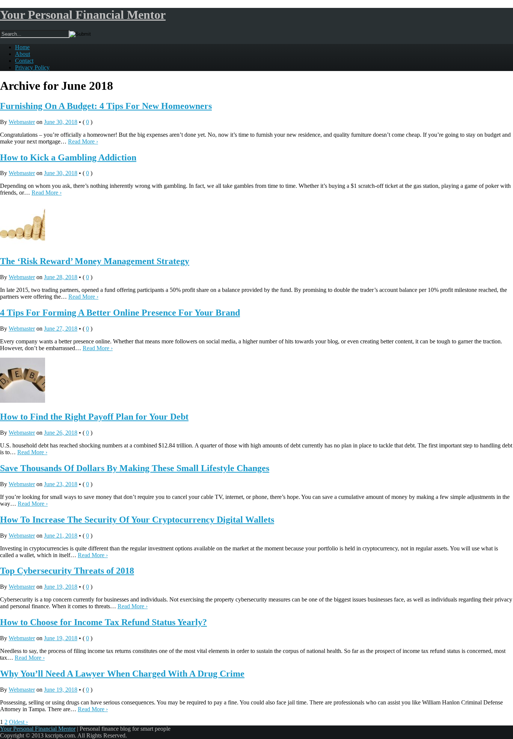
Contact (24, 60)
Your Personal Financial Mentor (83, 14)
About (22, 54)
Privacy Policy (32, 67)
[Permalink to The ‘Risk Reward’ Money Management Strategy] (22, 245)
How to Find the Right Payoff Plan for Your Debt (94, 417)
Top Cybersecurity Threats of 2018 (67, 571)
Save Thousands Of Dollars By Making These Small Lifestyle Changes (134, 468)
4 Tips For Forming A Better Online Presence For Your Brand (120, 312)
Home (22, 47)
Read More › (83, 141)
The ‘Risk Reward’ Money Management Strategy (94, 261)
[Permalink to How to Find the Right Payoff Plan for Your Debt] (22, 400)
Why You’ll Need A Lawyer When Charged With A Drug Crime (122, 674)
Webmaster (22, 122)
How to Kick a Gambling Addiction (68, 157)
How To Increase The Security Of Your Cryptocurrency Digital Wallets (137, 519)
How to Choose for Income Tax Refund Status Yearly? (103, 622)
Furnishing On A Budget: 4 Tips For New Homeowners (106, 106)
